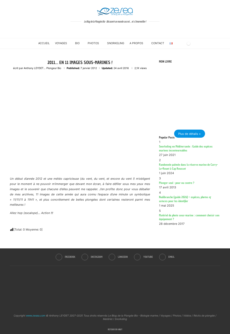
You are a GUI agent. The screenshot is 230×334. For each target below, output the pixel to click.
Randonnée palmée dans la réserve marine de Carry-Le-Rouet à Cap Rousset (188, 167)
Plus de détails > (189, 134)
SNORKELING (115, 43)
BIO (77, 43)
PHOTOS (93, 43)
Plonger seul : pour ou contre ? (176, 183)
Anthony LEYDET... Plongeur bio (42, 68)
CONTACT (157, 43)
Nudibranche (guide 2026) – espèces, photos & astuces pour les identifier (185, 199)
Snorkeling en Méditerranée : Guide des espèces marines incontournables (186, 148)
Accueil (44, 43)
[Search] (182, 43)
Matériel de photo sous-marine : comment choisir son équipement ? (189, 217)
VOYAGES (61, 43)
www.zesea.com (35, 315)
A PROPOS (136, 43)
